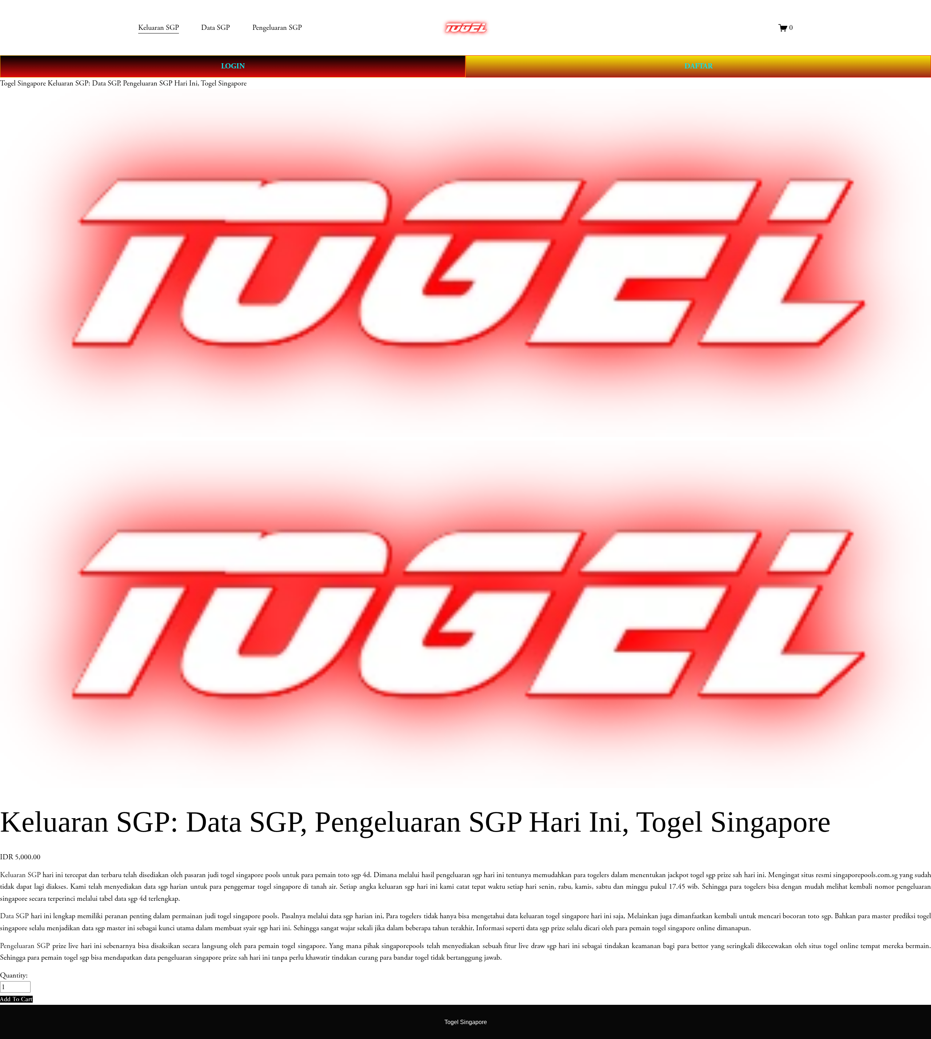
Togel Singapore (23, 83)
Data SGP (14, 916)
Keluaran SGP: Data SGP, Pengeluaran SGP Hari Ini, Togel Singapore (147, 83)
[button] (16, 999)
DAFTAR (698, 66)
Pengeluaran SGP (25, 946)
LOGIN (233, 66)
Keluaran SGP (20, 875)
